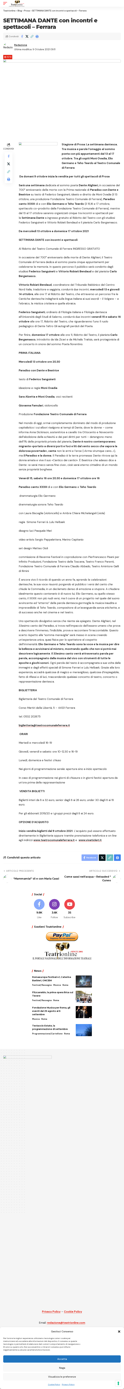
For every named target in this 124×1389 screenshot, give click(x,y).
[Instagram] (54, 909)
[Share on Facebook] (22, 36)
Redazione (20, 45)
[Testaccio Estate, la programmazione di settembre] (84, 1030)
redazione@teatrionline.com (66, 1322)
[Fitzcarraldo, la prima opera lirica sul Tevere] (84, 997)
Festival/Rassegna (42, 985)
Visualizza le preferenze (62, 1376)
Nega (62, 1368)
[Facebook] (39, 909)
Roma (65, 985)
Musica (57, 985)
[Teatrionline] (17, 3)
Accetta (62, 1359)
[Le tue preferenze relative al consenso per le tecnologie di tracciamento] (118, 1383)
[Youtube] (69, 909)
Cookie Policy (54, 1384)
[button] (119, 1331)
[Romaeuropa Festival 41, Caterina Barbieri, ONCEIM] (84, 981)
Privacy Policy (68, 1384)
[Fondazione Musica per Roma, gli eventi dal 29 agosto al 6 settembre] (84, 1012)
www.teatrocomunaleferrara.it (54, 840)
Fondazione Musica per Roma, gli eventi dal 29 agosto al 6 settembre (51, 1011)
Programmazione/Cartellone (47, 1033)
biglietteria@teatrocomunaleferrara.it (44, 725)
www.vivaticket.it (90, 840)
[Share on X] (27, 36)
